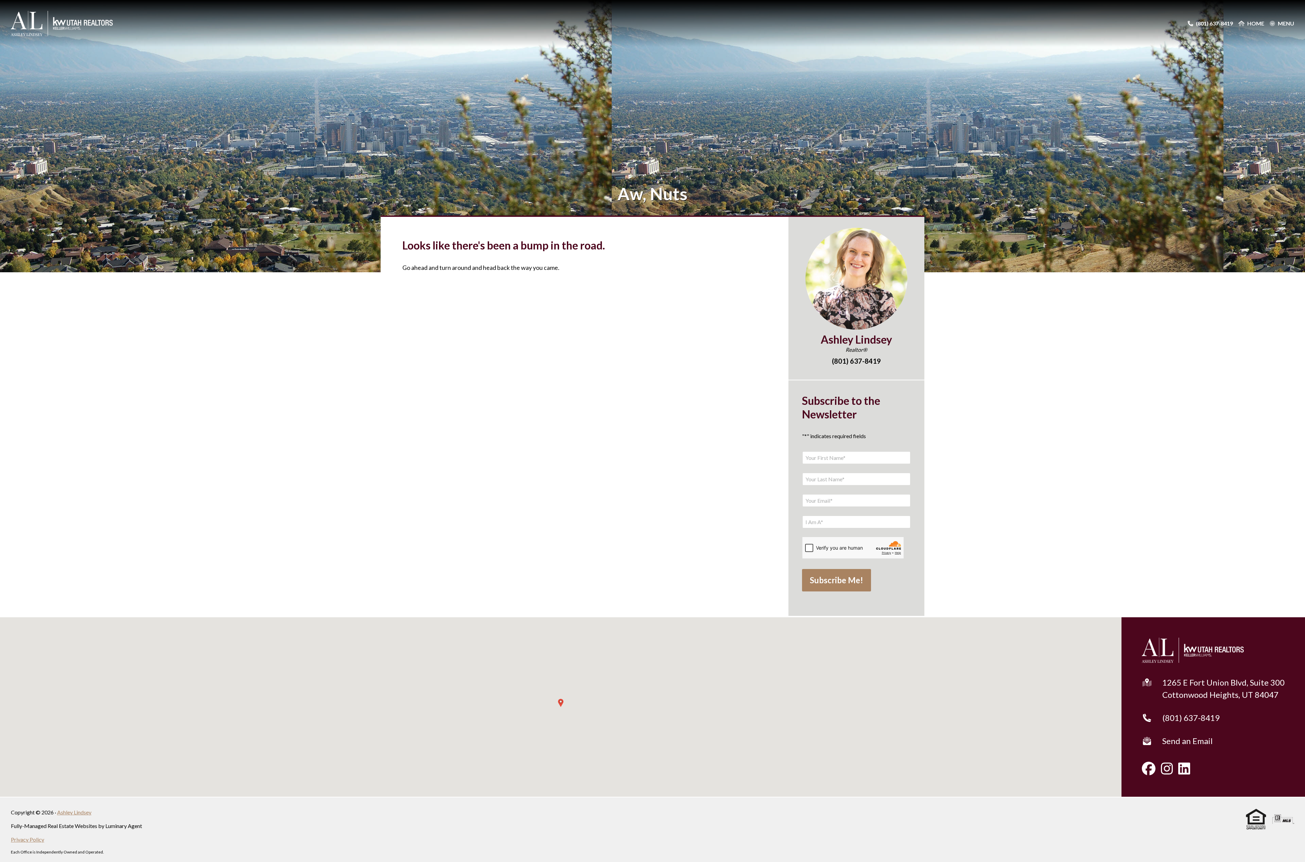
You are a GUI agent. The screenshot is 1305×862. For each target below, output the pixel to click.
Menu (1286, 23)
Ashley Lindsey (74, 812)
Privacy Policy (27, 839)
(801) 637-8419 (1191, 718)
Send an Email (1187, 741)
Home (1255, 23)
